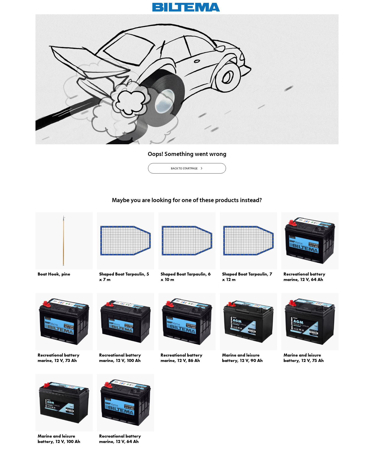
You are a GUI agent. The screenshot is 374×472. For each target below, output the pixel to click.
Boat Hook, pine (54, 274)
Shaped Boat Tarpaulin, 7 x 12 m (247, 276)
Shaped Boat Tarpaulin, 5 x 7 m (124, 276)
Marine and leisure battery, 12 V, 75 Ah (304, 357)
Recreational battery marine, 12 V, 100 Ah (120, 357)
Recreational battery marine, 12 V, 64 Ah (304, 276)
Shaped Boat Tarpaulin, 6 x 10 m (186, 276)
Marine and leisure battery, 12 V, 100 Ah (59, 438)
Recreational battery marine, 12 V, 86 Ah (181, 357)
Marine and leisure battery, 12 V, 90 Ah (242, 357)
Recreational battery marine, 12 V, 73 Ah (58, 357)
